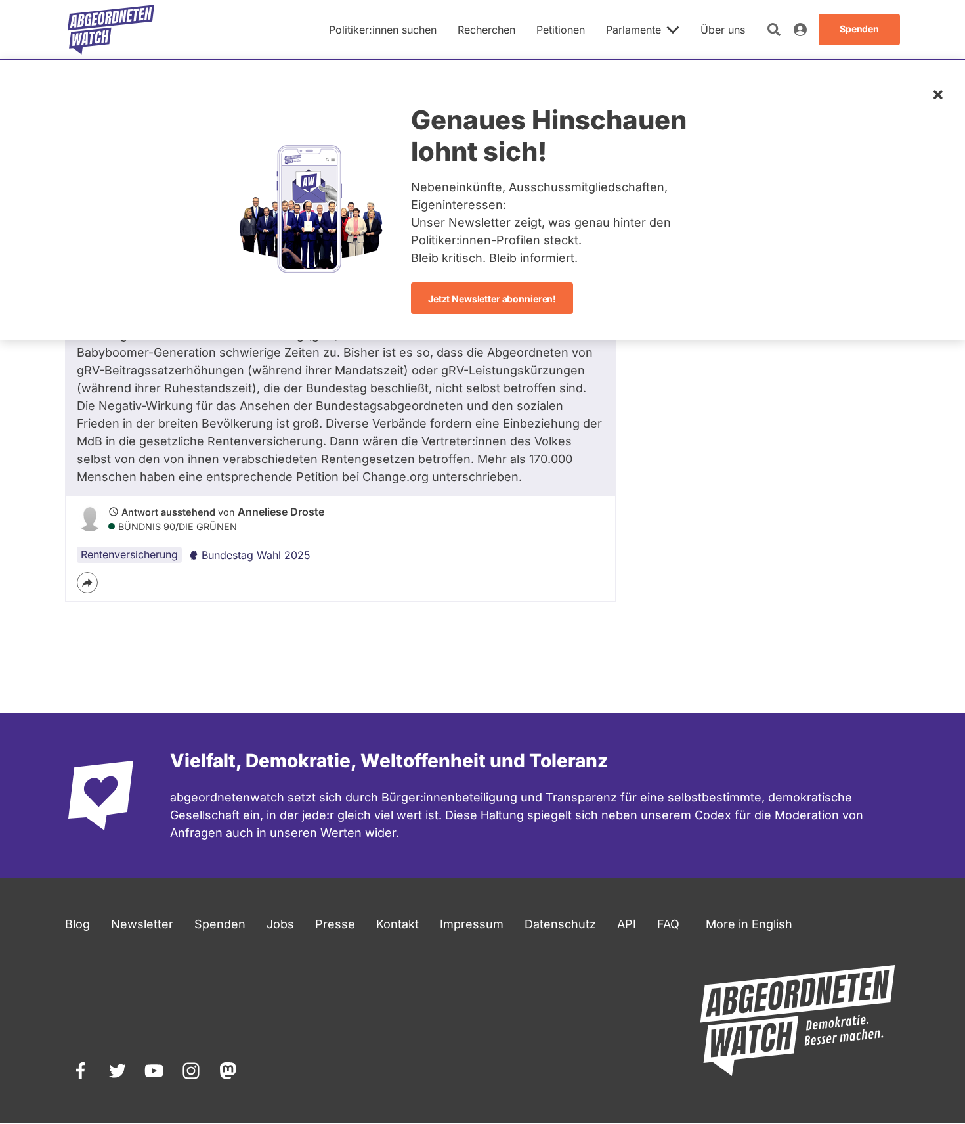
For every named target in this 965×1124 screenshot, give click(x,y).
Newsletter (142, 924)
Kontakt (397, 924)
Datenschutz (560, 924)
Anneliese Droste (281, 511)
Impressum (472, 924)
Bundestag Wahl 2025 (256, 555)
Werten (341, 833)
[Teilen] (87, 582)
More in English (749, 924)
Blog (77, 924)
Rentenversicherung (129, 554)
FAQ (668, 924)
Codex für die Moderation (767, 815)
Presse (335, 924)
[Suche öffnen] (774, 29)
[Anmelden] (800, 29)
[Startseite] (111, 29)
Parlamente (633, 29)
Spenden (220, 924)
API (626, 924)
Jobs (280, 924)
